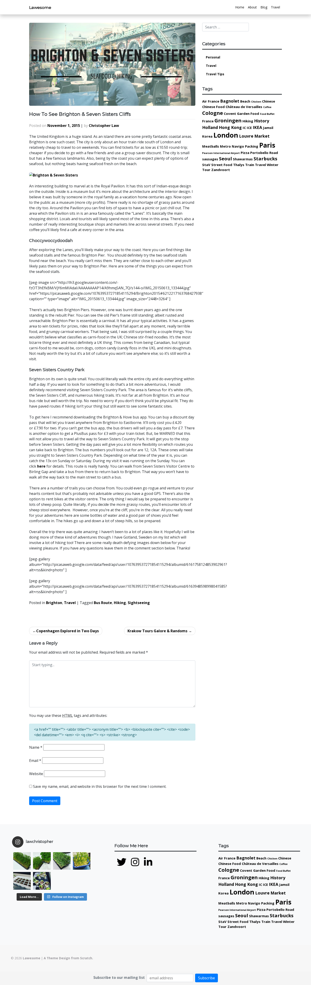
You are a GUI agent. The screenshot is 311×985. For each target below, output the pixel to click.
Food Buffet (267, 114)
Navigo (238, 146)
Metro (225, 146)
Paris (267, 145)
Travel (275, 7)
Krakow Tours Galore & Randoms (157, 630)
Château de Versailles (244, 106)
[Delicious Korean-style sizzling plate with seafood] (81, 880)
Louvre (246, 136)
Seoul (225, 158)
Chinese (268, 101)
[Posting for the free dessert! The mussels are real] (62, 880)
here (41, 466)
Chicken (256, 101)
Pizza (245, 152)
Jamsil (268, 127)
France (208, 121)
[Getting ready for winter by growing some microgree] (81, 861)
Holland (210, 127)
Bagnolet (229, 101)
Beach (245, 101)
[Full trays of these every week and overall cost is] (62, 861)
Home (239, 7)
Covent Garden (237, 113)
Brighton (54, 602)
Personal (213, 57)
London (225, 135)
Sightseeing (139, 602)
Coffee (267, 107)
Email (35, 760)
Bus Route (103, 602)
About (252, 7)
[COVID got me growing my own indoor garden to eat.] (42, 880)
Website (36, 773)
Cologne (212, 112)
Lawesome (40, 7)
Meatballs (210, 146)
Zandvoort (220, 169)
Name (35, 747)
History (261, 120)
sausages (210, 159)
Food (254, 113)
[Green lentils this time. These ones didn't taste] (22, 861)
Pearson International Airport (221, 153)
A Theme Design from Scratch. (68, 958)
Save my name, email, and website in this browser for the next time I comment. (99, 786)
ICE (249, 127)
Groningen (228, 120)
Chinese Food (213, 106)
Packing (251, 146)
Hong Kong (230, 127)
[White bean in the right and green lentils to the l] (42, 861)
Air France (210, 101)
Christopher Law (104, 125)
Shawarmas (243, 159)
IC (244, 127)
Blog (263, 7)
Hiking (120, 602)
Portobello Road (264, 152)
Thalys (238, 164)
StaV (206, 164)
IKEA (257, 127)
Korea (207, 136)
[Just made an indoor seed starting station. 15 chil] (22, 880)
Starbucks (265, 158)
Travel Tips (215, 74)
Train (249, 164)
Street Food (221, 164)
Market (262, 136)
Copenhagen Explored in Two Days (67, 630)
